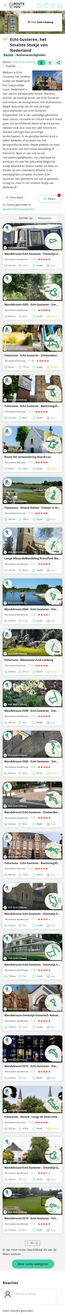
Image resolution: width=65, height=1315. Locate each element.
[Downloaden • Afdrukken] (50, 63)
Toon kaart (16, 197)
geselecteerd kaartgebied (18, 209)
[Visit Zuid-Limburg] (40, 26)
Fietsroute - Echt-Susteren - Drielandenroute (33, 355)
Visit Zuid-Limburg (24, 62)
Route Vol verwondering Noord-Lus (27, 457)
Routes (8, 55)
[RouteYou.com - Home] (16, 5)
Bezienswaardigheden (31, 55)
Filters (54, 198)
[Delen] (58, 63)
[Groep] (41, 63)
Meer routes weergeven (33, 1264)
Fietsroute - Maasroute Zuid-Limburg (28, 660)
